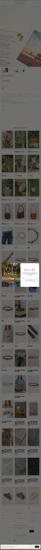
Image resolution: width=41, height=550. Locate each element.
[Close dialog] (38, 264)
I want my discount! (30, 280)
